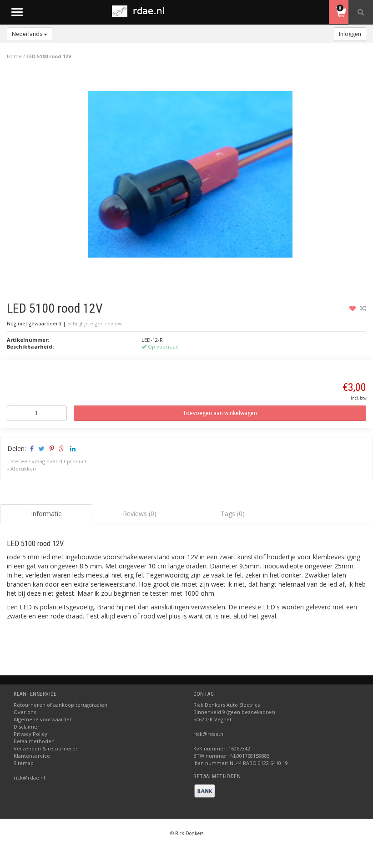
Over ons (25, 712)
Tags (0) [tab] (233, 513)
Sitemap (24, 763)
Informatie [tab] (46, 513)
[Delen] (31, 448)
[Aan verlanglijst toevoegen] (353, 308)
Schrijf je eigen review (94, 323)
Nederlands (28, 34)
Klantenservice (32, 755)
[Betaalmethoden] (204, 790)
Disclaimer (27, 726)
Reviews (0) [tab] (139, 513)
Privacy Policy (30, 733)
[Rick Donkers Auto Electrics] (141, 11)
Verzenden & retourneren (46, 748)
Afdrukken (23, 468)
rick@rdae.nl (29, 777)
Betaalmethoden (34, 741)
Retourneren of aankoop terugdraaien (60, 704)
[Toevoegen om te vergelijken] (363, 308)
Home (14, 56)
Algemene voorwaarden (43, 719)
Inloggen (350, 34)
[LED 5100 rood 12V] (190, 176)
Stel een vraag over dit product (48, 461)
